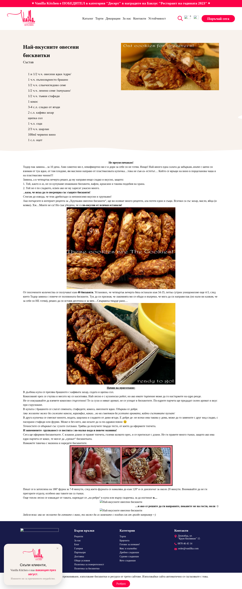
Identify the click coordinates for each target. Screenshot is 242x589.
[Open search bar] (179, 18)
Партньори (80, 552)
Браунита (124, 540)
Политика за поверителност (89, 564)
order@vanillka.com (188, 548)
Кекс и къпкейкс (128, 548)
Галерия (78, 548)
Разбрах (121, 583)
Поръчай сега (218, 18)
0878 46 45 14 (185, 543)
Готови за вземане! (130, 544)
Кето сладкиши (128, 560)
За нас (127, 18)
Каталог (87, 18)
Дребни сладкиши (129, 552)
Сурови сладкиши (129, 556)
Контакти (139, 18)
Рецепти (78, 536)
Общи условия (82, 560)
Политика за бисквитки (87, 568)
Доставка (79, 556)
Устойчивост (157, 18)
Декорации (113, 18)
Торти (99, 18)
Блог (76, 544)
